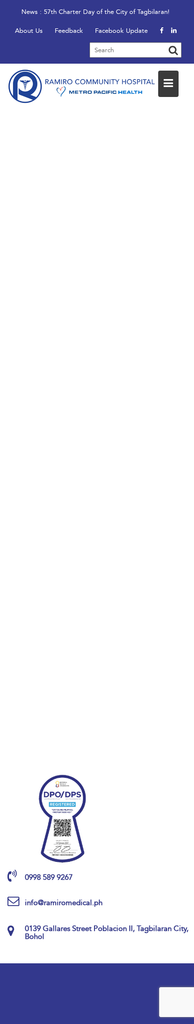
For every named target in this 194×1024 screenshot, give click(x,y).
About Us (29, 30)
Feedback (69, 30)
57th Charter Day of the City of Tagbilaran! (107, 11)
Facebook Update (121, 30)
